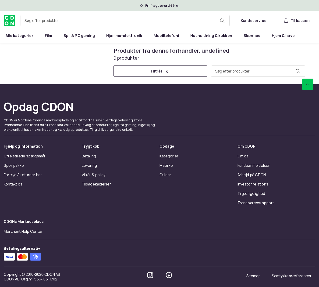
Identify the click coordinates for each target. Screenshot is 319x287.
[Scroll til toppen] (307, 84)
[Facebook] (168, 275)
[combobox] (125, 20)
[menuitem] (19, 35)
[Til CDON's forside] (9, 20)
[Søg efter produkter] (222, 20)
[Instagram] (150, 275)
